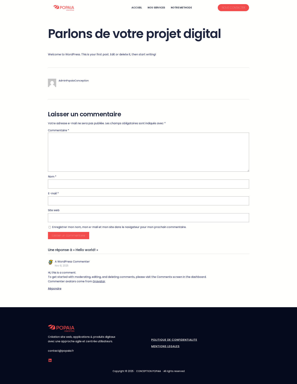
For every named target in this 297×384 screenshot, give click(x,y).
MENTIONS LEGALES (165, 346)
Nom (52, 177)
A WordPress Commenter (72, 262)
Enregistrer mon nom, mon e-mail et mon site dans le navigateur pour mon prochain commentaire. (119, 227)
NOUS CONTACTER (233, 8)
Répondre (54, 289)
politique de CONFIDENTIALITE (174, 340)
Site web (53, 210)
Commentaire (58, 130)
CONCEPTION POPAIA (148, 371)
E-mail (53, 193)
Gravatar (99, 281)
